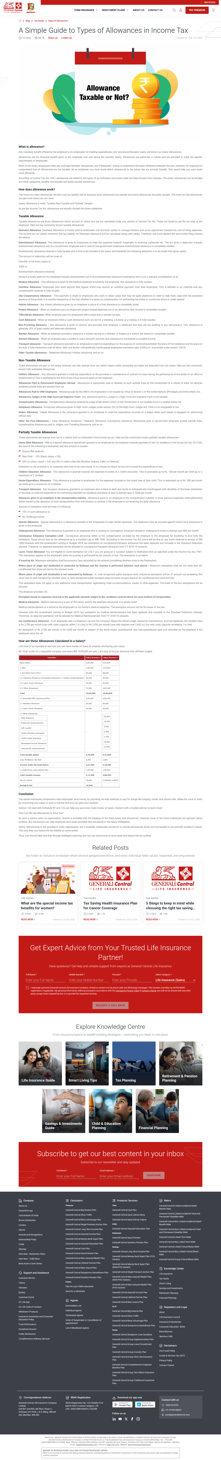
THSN (21, 1244)
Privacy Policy (165, 1360)
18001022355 (209, 2)
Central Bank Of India (28, 1215)
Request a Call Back (110, 1005)
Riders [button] (167, 1200)
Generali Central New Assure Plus (81, 1268)
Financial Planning (167, 1298)
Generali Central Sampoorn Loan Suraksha (132, 1334)
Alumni (22, 1230)
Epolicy (22, 1292)
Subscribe (154, 1175)
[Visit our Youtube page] (120, 1419)
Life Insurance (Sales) (170, 980)
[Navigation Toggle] (213, 10)
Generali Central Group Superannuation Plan (133, 1339)
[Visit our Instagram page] (138, 1419)
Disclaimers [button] (170, 1345)
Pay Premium (197, 10)
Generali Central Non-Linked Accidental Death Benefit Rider (180, 1223)
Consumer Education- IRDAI (172, 1327)
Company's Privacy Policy (127, 990)
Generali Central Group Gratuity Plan (129, 1352)
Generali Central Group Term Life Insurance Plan (132, 1358)
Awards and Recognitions (31, 1234)
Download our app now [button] (129, 1397)
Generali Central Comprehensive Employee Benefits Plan (132, 1366)
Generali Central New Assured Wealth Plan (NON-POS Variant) (132, 1278)
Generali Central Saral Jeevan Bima (128, 1215)
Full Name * (31, 974)
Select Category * (164, 974)
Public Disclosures (27, 1334)
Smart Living (165, 1283)
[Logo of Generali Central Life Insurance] (13, 7)
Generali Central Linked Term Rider (175, 1237)
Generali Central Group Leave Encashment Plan (132, 1345)
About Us (138, 10)
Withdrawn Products (28, 1311)
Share (51, 37)
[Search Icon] (174, 10)
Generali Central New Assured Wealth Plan (85, 1258)
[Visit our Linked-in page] (114, 1419)
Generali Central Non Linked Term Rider (177, 1242)
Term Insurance (84, 10)
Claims (22, 1283)
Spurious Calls (165, 1336)
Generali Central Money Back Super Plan (84, 1239)
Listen (64, 37)
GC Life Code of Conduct (30, 1307)
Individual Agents (74, 1310)
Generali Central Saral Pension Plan (82, 1253)
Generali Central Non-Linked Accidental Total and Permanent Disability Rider (180, 1230)
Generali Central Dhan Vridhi (79, 1215)
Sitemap (22, 1249)
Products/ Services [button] (127, 1200)
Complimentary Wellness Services (34, 1339)
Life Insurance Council (169, 1317)
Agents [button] (74, 1300)
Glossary (23, 1287)
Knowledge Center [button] (174, 1268)
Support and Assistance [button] (36, 1272)
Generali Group (26, 1210)
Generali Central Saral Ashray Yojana (129, 1219)
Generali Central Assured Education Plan (84, 1243)
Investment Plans (113, 10)
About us (23, 1206)
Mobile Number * (77, 974)
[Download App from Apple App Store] (145, 1404)
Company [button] (28, 1200)
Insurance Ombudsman (170, 1322)
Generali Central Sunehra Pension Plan (83, 1277)
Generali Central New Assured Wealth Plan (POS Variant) (132, 1286)
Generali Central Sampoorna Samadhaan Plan (87, 1272)
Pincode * (116, 974)
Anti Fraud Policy (167, 1351)
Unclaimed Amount (27, 1329)
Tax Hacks (40, 21)
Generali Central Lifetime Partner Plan (83, 1263)
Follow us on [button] (119, 1413)
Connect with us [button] (170, 1399)
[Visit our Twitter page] (126, 1419)
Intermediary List (73, 1305)
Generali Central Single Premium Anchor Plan (86, 1224)
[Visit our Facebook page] (132, 1419)
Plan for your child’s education (80, 1286)
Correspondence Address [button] (37, 1397)
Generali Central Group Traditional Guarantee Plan (133, 1381)
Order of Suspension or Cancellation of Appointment (83, 1321)
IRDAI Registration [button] (81, 1397)
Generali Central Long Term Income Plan (84, 1229)
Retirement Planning (168, 1293)
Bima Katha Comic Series (30, 1263)
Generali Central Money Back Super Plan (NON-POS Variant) (131, 1265)
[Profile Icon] (181, 10)
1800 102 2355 (113, 1445)
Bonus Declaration (27, 1220)
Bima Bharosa (165, 1331)
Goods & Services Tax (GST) (172, 1355)
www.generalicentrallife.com (139, 1445)
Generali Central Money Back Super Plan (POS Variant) (133, 1258)
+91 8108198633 (173, 1410)
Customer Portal (26, 1297)
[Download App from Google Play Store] (122, 1404)
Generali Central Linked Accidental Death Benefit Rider (178, 1207)
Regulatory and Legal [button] (175, 1307)
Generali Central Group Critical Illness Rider (179, 1259)
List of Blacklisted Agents (77, 1328)
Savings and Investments (171, 1288)
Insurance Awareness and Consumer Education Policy (36, 1318)
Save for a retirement (75, 1291)
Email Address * (107, 1170)
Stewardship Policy (27, 1239)
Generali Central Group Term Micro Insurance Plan (133, 1374)
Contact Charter (149, 990)
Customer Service (27, 1278)
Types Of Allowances (58, 21)
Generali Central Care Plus (78, 1248)
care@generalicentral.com (177, 1415)
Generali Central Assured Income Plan (83, 1234)
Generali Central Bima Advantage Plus (83, 1219)
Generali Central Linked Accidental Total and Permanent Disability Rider (179, 1215)
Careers (22, 1225)
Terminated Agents (74, 1315)
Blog (29, 21)
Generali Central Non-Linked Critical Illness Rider (178, 1253)
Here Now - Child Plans (29, 1259)
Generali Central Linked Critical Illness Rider (179, 1246)
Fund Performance (27, 1324)
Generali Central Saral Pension (126, 1237)
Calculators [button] (76, 1200)
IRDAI (161, 1312)
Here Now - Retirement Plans (32, 1254)
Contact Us (155, 10)
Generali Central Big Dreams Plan (81, 1210)
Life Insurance (165, 1274)
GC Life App (24, 1302)
